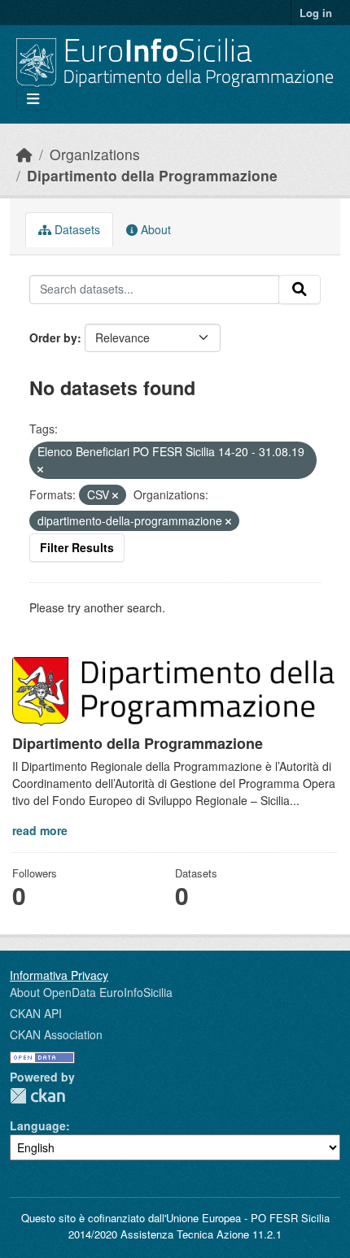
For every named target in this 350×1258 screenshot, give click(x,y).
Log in (316, 12)
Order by (53, 337)
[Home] (24, 154)
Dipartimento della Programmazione (152, 175)
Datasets (75, 229)
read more (40, 830)
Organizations (95, 154)
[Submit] (299, 289)
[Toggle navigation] (33, 99)
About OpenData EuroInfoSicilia (91, 992)
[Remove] (40, 469)
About (154, 229)
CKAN (37, 1095)
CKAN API (36, 1013)
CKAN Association (56, 1034)
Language (38, 1125)
